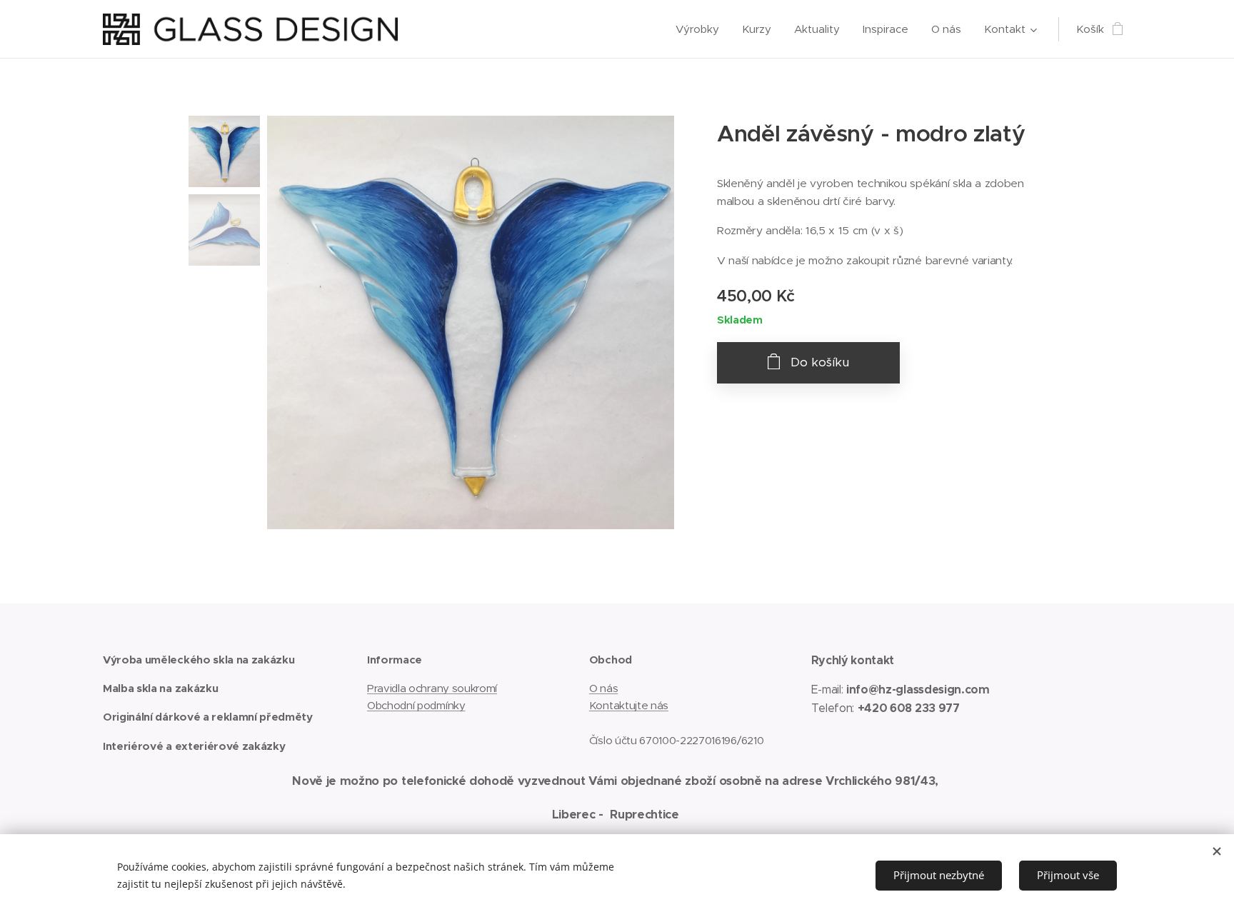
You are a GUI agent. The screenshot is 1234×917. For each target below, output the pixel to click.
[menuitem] (701, 29)
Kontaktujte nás (628, 705)
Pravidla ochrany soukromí (432, 688)
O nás (603, 688)
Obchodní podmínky (416, 705)
